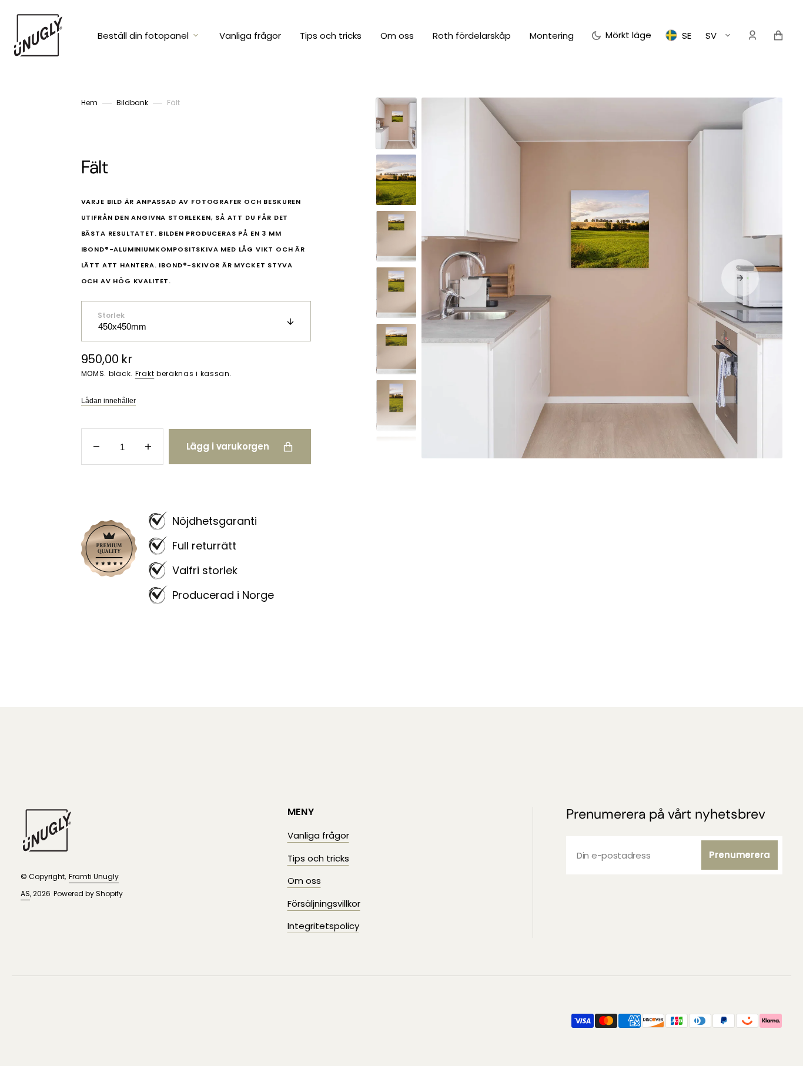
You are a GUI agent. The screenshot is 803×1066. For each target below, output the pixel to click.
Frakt (145, 373)
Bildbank (132, 103)
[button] (752, 35)
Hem (89, 103)
